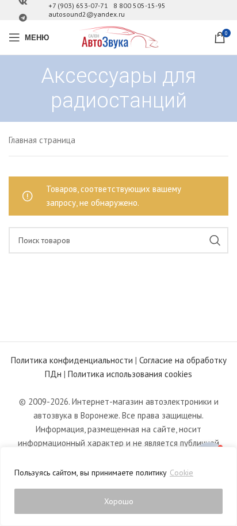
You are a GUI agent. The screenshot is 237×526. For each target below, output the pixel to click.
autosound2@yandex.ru (86, 14)
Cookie (181, 472)
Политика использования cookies (130, 373)
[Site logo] (118, 36)
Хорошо (118, 501)
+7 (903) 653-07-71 (78, 5)
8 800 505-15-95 (139, 5)
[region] (118, 486)
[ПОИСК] (215, 240)
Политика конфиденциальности (72, 360)
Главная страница (42, 140)
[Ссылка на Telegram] (23, 18)
